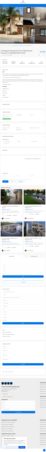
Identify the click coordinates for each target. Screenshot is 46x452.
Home (2, 45)
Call (12, 181)
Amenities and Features (7, 136)
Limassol (9, 45)
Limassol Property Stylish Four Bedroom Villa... (9, 239)
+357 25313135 (5, 394)
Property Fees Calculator (6, 332)
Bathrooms (5, 320)
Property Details (6, 125)
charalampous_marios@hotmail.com (33, 158)
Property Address (6, 112)
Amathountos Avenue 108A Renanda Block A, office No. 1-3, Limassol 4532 (9, 390)
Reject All (15, 447)
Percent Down (5, 350)
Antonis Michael (7, 218)
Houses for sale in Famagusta (7, 424)
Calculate (23, 364)
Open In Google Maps (7, 118)
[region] (14, 443)
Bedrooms (5, 300)
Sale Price (4, 346)
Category (5, 311)
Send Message (18, 412)
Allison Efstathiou (30, 218)
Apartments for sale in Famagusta (8, 422)
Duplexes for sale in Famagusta (8, 426)
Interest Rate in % (5, 359)
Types (4, 294)
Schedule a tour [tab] (34, 256)
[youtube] (9, 372)
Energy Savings (5, 104)
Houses (5, 45)
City (4, 308)
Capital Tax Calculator (6, 336)
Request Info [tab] (11, 256)
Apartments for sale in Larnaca (8, 435)
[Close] (25, 437)
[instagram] (12, 372)
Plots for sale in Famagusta (7, 428)
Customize (7, 447)
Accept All (22, 447)
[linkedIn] (6, 372)
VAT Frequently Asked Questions (8, 334)
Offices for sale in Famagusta (7, 430)
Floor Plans (4, 150)
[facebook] (3, 372)
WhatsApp (20, 181)
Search (23, 323)
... (40, 212)
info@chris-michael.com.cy (7, 396)
